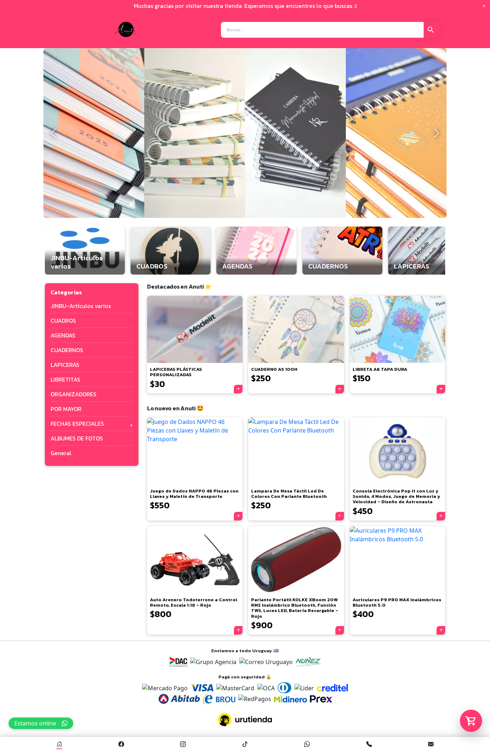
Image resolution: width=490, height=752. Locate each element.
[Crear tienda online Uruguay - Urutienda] (245, 719)
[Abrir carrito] (471, 721)
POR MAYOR (66, 409)
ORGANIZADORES (73, 394)
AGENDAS (63, 335)
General (61, 453)
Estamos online (35, 723)
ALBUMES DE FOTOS (77, 438)
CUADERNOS (67, 350)
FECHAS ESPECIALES (77, 423)
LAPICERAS (65, 364)
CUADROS (63, 320)
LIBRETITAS (65, 379)
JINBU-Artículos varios (81, 306)
